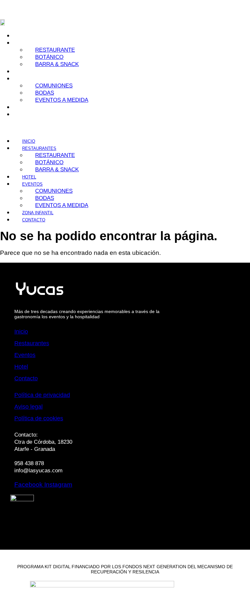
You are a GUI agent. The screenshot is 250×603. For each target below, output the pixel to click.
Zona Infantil (32, 107)
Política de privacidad (42, 395)
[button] (69, 127)
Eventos (24, 355)
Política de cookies (38, 418)
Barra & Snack (57, 64)
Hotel (24, 71)
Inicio (23, 35)
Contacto (28, 114)
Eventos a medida (61, 100)
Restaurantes (31, 343)
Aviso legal (28, 406)
